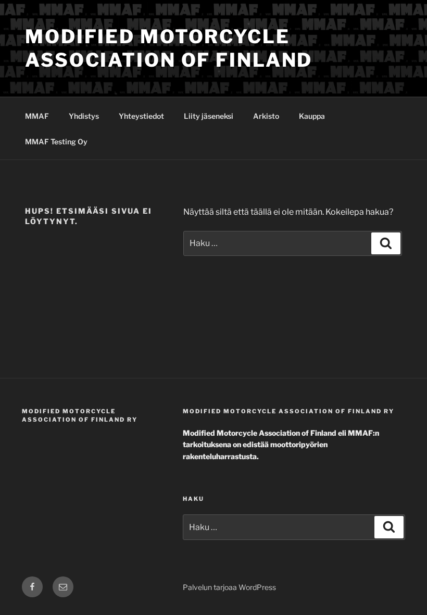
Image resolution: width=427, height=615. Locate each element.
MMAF (37, 116)
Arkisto (266, 116)
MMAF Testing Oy (56, 141)
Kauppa (312, 116)
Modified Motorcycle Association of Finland (168, 48)
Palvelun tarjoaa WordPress (229, 587)
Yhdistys (84, 116)
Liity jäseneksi (208, 116)
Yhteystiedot (141, 116)
